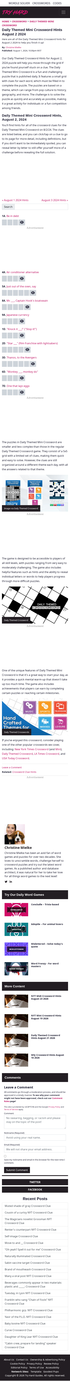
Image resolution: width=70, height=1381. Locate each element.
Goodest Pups (51, 1371)
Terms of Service (11, 1109)
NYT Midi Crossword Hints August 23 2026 (46, 997)
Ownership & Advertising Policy (47, 1359)
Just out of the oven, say (21, 286)
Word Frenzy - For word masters (45, 965)
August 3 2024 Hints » (55, 200)
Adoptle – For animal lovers (47, 924)
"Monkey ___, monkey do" (22, 371)
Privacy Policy (54, 1107)
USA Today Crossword (15, 758)
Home (5, 21)
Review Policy (51, 1363)
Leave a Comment (12, 767)
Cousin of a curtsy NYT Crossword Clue (29, 1212)
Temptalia (36, 1371)
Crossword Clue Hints (24, 771)
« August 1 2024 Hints (15, 200)
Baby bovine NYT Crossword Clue (25, 1323)
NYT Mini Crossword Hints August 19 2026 (46, 1017)
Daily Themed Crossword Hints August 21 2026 (45, 1037)
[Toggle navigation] (63, 12)
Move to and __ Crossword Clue (24, 1243)
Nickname (14, 1132)
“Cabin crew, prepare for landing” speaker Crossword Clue (30, 1345)
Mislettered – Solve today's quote (47, 945)
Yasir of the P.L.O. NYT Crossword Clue (28, 1317)
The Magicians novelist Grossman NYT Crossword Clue (28, 1221)
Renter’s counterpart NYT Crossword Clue (30, 1229)
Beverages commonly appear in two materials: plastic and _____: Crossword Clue (33, 1284)
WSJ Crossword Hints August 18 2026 (47, 1056)
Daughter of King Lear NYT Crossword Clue (31, 1337)
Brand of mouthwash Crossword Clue (28, 1269)
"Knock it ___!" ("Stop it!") (22, 329)
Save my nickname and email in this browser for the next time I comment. (34, 1161)
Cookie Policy (17, 1363)
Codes (57, 3)
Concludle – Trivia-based (45, 904)
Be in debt (13, 216)
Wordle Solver (19, 3)
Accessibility (52, 1367)
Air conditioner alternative (23, 272)
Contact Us (22, 1359)
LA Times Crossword (46, 754)
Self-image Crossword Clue (21, 1236)
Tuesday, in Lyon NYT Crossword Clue (27, 1293)
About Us (9, 1359)
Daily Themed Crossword (17, 754)
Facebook (35, 1189)
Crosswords (41, 3)
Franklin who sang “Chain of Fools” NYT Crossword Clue (29, 1301)
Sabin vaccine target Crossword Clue (27, 1263)
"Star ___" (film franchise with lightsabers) (32, 343)
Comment (9, 1113)
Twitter (35, 1182)
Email (12, 1144)
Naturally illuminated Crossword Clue (28, 1256)
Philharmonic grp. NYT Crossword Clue (29, 1310)
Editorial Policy (19, 1367)
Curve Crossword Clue (18, 1330)
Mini (58, 749)
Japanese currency (18, 315)
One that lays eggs (18, 386)
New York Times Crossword (32, 749)
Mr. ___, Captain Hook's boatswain (27, 300)
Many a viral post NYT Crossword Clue (28, 1276)
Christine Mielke (13, 47)
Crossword (19, 21)
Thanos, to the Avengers (22, 357)
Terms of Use (36, 1367)
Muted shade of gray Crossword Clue (28, 1206)
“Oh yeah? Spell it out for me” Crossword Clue (33, 1249)
